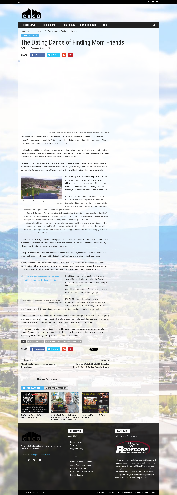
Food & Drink (48, 25)
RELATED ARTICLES (32, 388)
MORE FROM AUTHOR (56, 388)
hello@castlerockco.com (40, 455)
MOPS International (53, 341)
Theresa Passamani (32, 48)
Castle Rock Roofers (78, 468)
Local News (29, 25)
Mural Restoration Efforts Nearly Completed (38, 365)
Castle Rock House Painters (81, 472)
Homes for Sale (87, 25)
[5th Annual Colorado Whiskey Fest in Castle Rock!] (35, 402)
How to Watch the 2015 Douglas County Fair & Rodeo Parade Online (91, 365)
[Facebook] (144, 2)
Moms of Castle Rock (35, 341)
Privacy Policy (76, 442)
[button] (154, 25)
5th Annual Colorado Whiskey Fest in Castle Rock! (33, 416)
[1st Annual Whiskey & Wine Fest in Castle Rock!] (95, 402)
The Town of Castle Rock (72, 341)
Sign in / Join (23, 2)
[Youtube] (157, 2)
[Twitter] (148, 2)
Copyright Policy (76, 449)
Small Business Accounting (81, 462)
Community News (35, 31)
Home (23, 31)
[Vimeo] (152, 2)
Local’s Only (68, 25)
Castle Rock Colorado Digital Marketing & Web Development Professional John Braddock (65, 417)
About (106, 25)
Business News (27, 412)
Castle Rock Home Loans (80, 465)
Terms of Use (75, 445)
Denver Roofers (76, 475)
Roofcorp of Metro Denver (136, 466)
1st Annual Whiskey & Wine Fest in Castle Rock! (95, 416)
